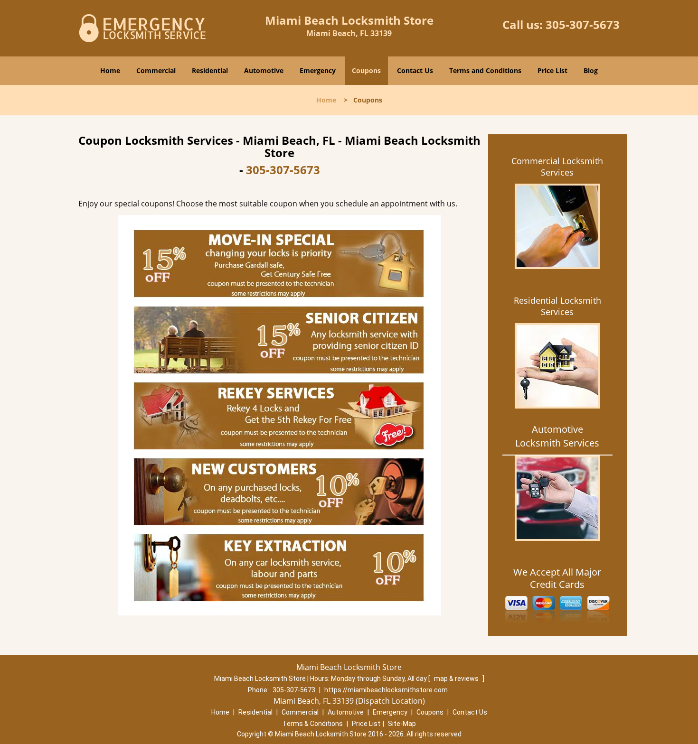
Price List (552, 70)
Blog (591, 70)
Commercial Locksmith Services (557, 166)
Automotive (263, 70)
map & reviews (457, 678)
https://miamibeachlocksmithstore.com (386, 690)
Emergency (318, 70)
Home (110, 70)
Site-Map (402, 723)
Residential (210, 70)
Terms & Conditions (313, 723)
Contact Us (415, 70)
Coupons (366, 70)
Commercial (156, 70)
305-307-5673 (583, 24)
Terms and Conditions (485, 70)
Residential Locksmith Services (557, 306)
